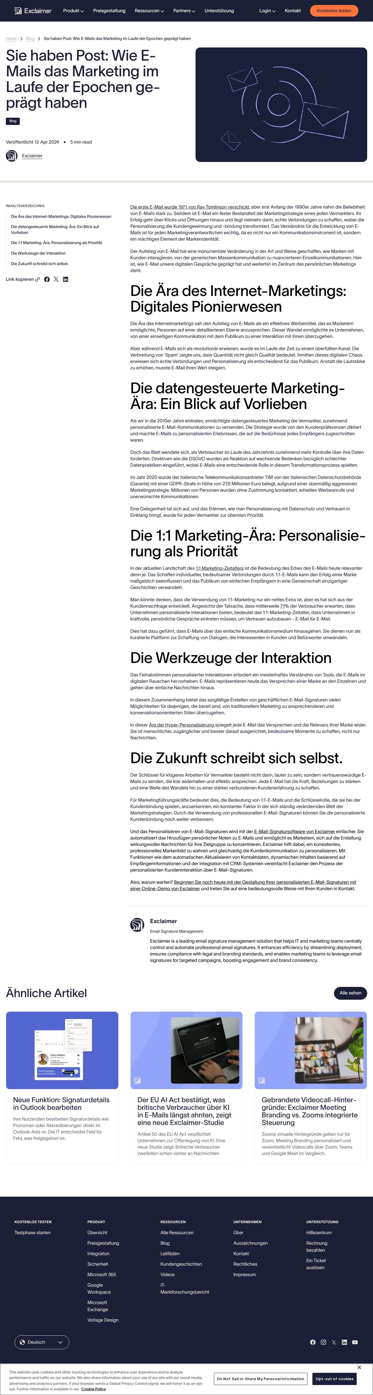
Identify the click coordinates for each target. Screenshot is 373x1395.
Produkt (71, 10)
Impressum (244, 1274)
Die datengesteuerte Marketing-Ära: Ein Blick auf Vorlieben (55, 229)
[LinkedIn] (344, 1342)
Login (265, 10)
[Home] (33, 10)
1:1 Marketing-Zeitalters (220, 568)
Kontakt (293, 10)
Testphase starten (33, 1232)
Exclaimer (32, 155)
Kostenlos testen (334, 10)
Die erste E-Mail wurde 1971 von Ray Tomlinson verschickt (189, 207)
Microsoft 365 (101, 1274)
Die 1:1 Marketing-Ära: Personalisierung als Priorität (56, 243)
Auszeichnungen (250, 1243)
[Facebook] (312, 1342)
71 (282, 606)
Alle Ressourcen (177, 1232)
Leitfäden (170, 1253)
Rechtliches (245, 1264)
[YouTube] (354, 1342)
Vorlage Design (102, 1320)
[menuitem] (73, 11)
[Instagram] (323, 1342)
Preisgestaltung (109, 10)
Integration (98, 1253)
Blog (30, 38)
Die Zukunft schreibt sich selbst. (39, 263)
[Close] (359, 1367)
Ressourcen (147, 10)
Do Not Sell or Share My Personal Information (261, 1379)
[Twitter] (333, 1342)
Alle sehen (350, 993)
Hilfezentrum (319, 1232)
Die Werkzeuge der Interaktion (38, 253)
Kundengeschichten (181, 1264)
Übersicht (97, 1232)
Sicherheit (97, 1264)
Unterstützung (219, 10)
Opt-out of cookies (334, 1379)
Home (11, 38)
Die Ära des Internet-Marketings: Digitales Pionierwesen (61, 216)
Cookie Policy (93, 1389)
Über (238, 1232)
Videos (168, 1274)
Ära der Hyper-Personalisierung (182, 725)
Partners (182, 10)
